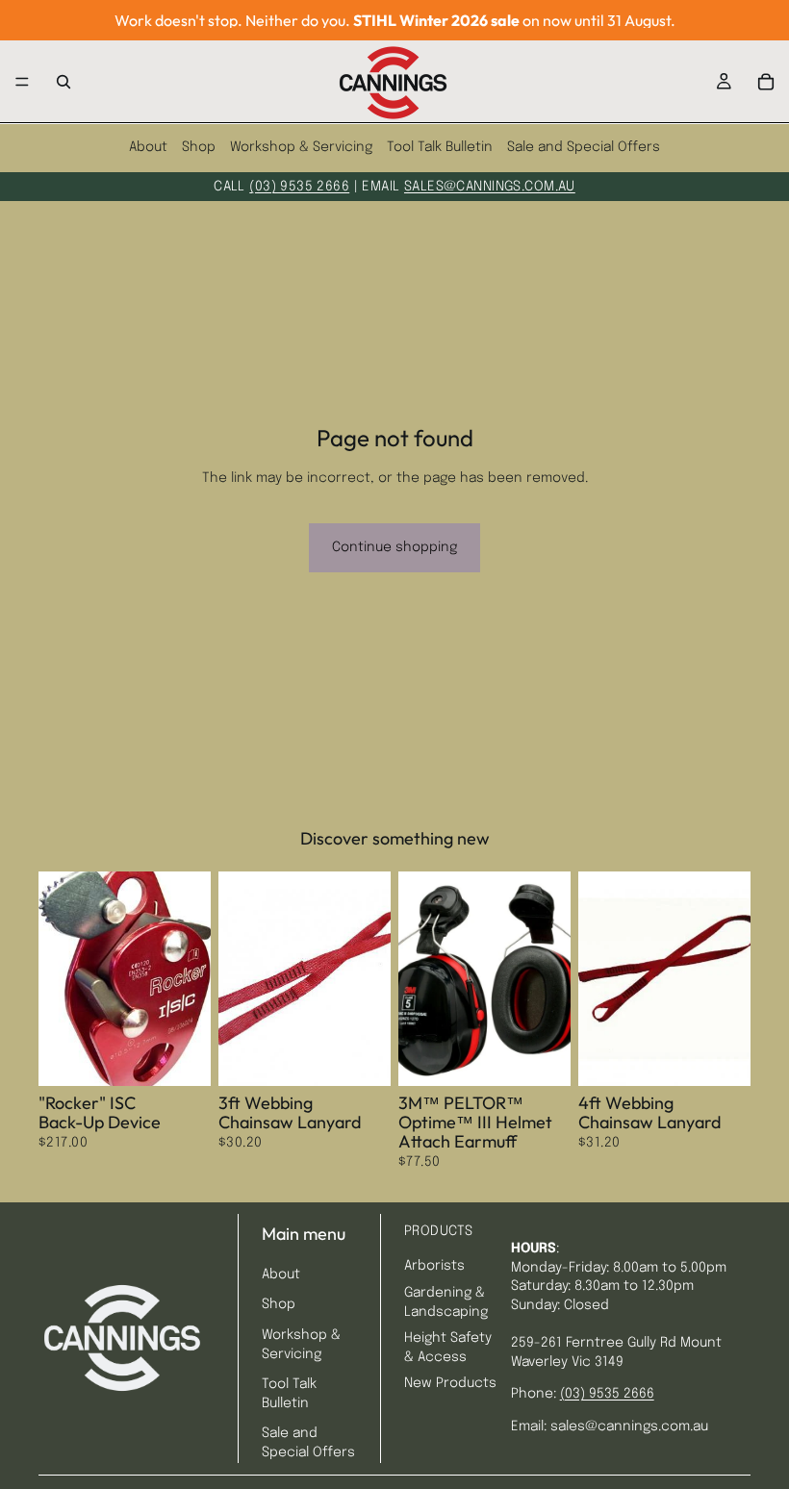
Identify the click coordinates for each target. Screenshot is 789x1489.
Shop (199, 147)
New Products (450, 1383)
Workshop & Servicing (301, 147)
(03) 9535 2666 (299, 186)
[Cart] (766, 82)
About (148, 147)
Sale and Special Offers (583, 147)
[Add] (181, 1057)
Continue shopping (394, 547)
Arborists (434, 1266)
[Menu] (22, 82)
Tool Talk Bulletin (440, 147)
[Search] (63, 82)
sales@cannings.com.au (489, 186)
